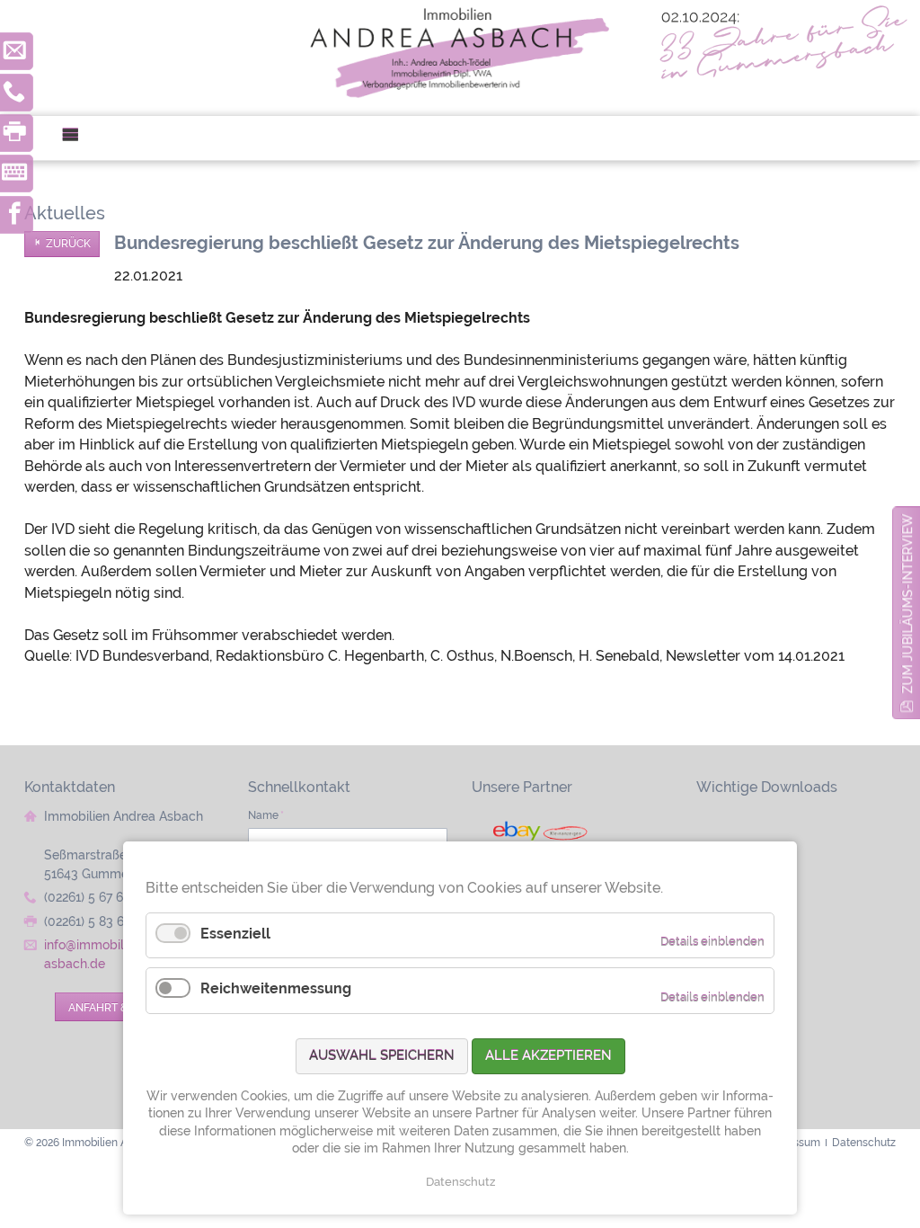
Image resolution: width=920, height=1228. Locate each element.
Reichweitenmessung (275, 988)
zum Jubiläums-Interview (907, 604)
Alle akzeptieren (548, 1055)
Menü (77, 138)
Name (266, 815)
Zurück (68, 243)
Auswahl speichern (382, 1055)
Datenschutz (460, 1181)
